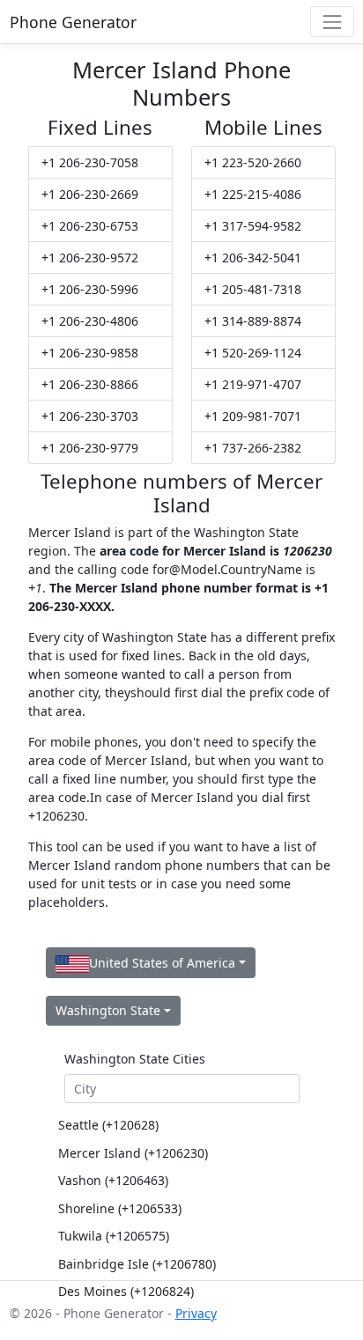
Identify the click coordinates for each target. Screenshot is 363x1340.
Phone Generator (73, 22)
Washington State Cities (134, 1058)
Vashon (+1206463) (113, 1180)
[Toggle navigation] (331, 21)
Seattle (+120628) (108, 1124)
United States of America (162, 962)
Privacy (196, 1313)
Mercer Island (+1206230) (133, 1153)
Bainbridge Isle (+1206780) (137, 1263)
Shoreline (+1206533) (120, 1208)
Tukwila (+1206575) (113, 1235)
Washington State (108, 1010)
